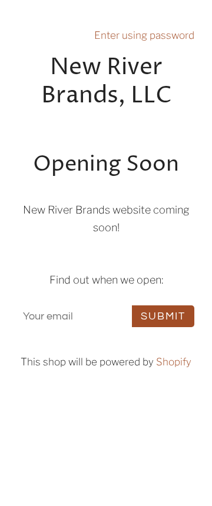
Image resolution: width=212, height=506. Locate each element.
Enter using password (144, 35)
